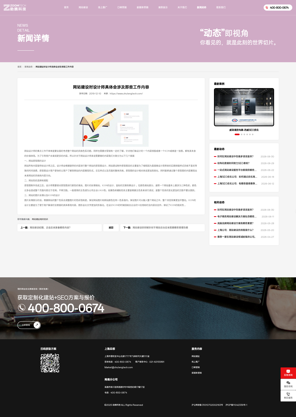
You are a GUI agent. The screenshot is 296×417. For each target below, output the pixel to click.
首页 (19, 67)
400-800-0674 (66, 307)
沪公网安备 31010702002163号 (207, 405)
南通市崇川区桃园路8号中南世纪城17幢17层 (125, 387)
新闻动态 (29, 67)
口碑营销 (196, 367)
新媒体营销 (197, 373)
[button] (237, 134)
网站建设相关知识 (40, 219)
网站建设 (196, 356)
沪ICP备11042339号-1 (236, 405)
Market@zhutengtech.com (119, 367)
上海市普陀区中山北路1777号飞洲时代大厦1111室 (127, 356)
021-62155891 (156, 362)
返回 (111, 227)
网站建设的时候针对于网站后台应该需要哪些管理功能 (160, 227)
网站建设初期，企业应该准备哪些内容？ (50, 227)
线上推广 (196, 362)
